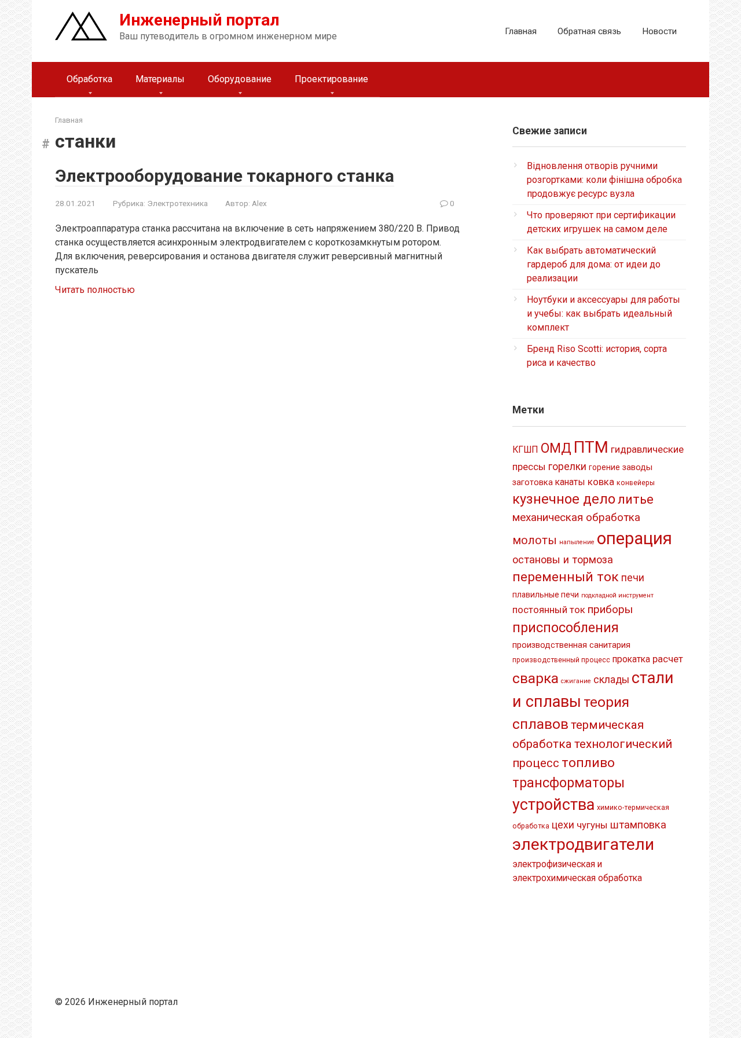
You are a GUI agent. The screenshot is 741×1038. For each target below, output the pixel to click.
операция (634, 538)
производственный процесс (561, 660)
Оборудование (240, 79)
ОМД (556, 448)
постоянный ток (548, 609)
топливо (588, 763)
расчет (667, 659)
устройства (553, 804)
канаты (570, 481)
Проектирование (331, 79)
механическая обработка (576, 517)
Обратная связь (589, 31)
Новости (659, 31)
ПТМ (591, 447)
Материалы (160, 79)
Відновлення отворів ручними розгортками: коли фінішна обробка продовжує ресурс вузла (604, 179)
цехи (563, 825)
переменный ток (565, 577)
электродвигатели (583, 844)
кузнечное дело (563, 499)
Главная (521, 31)
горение (604, 467)
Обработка (89, 79)
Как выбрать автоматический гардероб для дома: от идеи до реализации (594, 264)
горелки (567, 466)
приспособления (565, 627)
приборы (610, 609)
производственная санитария (571, 645)
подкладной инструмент (617, 595)
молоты (534, 540)
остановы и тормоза (562, 559)
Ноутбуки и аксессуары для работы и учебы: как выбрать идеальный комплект (603, 313)
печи (632, 578)
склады (611, 679)
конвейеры (636, 483)
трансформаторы (568, 783)
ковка (601, 481)
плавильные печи (545, 594)
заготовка (532, 482)
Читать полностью (95, 289)
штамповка (638, 825)
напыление (577, 542)
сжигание (576, 681)
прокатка (631, 659)
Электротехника (177, 203)
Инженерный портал (199, 20)
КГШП (525, 449)
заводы (637, 467)
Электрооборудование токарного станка (224, 176)
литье (636, 499)
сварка (535, 678)
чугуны (592, 825)
